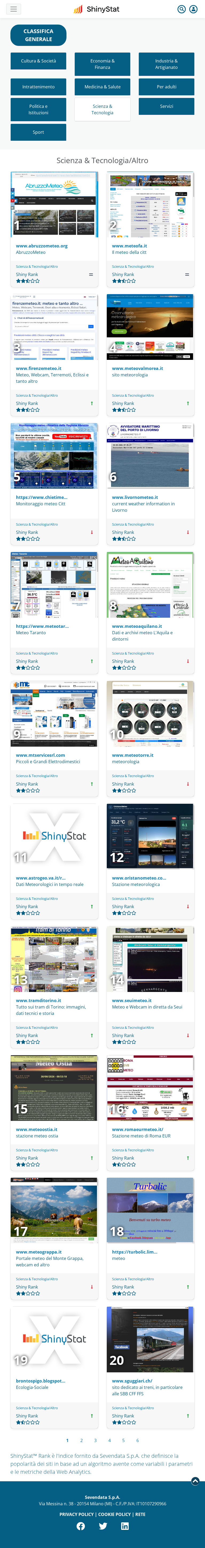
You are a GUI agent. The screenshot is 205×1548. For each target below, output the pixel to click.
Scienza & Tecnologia (102, 109)
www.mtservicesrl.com (40, 755)
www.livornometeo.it (135, 497)
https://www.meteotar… (42, 626)
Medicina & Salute (103, 87)
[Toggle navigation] (13, 9)
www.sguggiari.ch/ (132, 1381)
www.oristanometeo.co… (139, 878)
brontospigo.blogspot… (40, 1381)
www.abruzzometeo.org (42, 246)
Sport (38, 132)
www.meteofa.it (129, 246)
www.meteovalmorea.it (137, 368)
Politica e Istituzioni (38, 109)
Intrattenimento (38, 87)
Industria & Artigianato (166, 64)
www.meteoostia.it (36, 1129)
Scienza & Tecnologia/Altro (37, 266)
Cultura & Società (38, 61)
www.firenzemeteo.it (38, 368)
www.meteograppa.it (39, 1252)
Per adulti (166, 87)
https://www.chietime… (42, 497)
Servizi (166, 106)
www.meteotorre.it (132, 755)
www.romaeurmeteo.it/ (137, 1129)
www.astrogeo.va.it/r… (41, 878)
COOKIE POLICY (114, 1514)
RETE (140, 1514)
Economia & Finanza (102, 64)
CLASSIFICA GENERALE (38, 35)
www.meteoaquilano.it (137, 626)
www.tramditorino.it (38, 1000)
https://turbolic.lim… (134, 1252)
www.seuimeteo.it (132, 1000)
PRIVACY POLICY (77, 1514)
